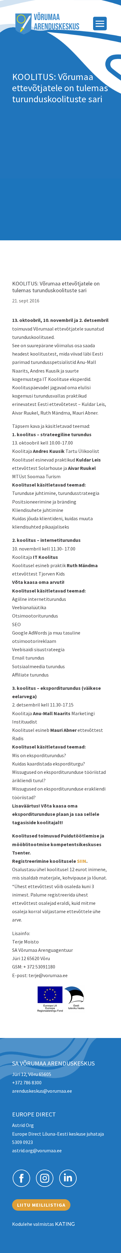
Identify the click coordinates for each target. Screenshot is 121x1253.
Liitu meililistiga (41, 1205)
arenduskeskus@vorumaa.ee (42, 1091)
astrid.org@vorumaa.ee (37, 1150)
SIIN (81, 861)
